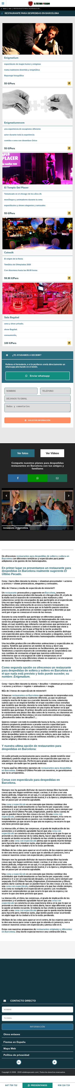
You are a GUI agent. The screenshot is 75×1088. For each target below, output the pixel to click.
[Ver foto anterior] (7, 496)
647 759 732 (11, 1085)
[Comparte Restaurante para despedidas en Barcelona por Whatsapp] (37, 478)
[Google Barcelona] (20, 1061)
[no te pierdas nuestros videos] (55, 1061)
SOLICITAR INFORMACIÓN (39, 420)
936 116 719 (64, 1085)
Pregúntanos (39, 1085)
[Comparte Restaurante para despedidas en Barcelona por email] (57, 478)
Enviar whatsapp (39, 375)
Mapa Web (9, 1048)
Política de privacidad (16, 1055)
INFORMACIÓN (37, 1027)
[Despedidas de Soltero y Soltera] (40, 3)
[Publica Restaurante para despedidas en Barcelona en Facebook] (18, 478)
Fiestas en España (14, 1042)
